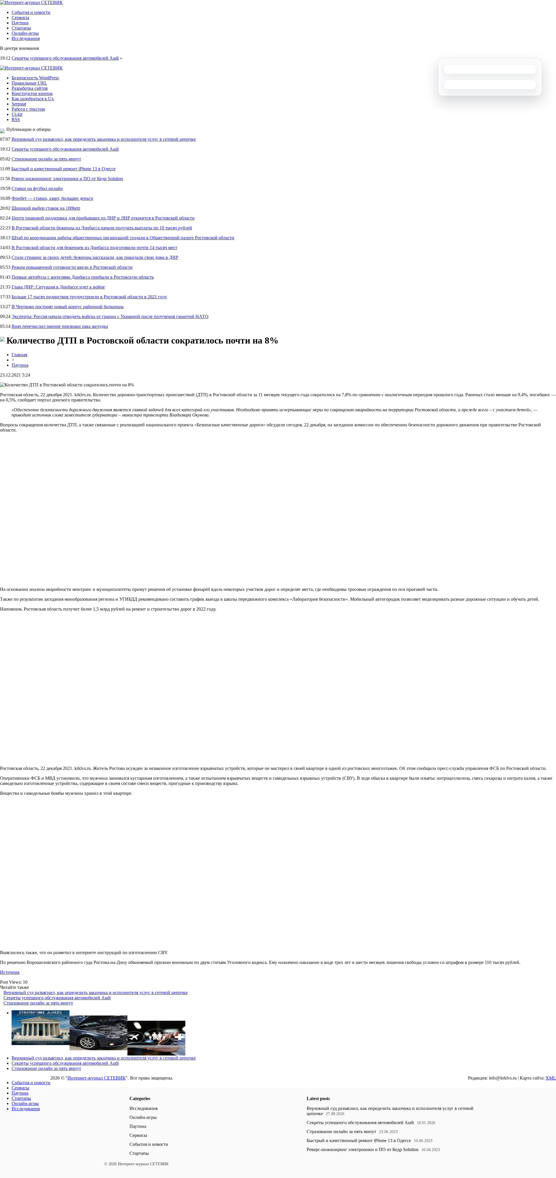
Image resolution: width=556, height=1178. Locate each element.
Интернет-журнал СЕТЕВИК (96, 1077)
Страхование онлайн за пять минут (46, 158)
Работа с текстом (28, 109)
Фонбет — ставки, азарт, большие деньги (52, 198)
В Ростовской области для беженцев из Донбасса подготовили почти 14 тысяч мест (94, 247)
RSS (16, 119)
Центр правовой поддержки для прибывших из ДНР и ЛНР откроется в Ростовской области (103, 217)
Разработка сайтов (30, 88)
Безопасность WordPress (35, 77)
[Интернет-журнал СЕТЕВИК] (31, 2)
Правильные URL (29, 83)
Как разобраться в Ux (33, 98)
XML (551, 1077)
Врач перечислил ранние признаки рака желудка (60, 326)
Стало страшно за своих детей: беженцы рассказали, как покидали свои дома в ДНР (95, 257)
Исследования (26, 38)
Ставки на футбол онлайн (37, 188)
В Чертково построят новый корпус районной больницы (68, 306)
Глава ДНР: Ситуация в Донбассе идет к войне (58, 286)
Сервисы (20, 17)
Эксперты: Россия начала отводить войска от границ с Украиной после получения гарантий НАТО (110, 316)
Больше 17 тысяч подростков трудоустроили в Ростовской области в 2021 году (89, 296)
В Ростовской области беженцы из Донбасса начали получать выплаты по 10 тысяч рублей (102, 227)
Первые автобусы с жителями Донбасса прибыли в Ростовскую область (83, 277)
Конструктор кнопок (32, 93)
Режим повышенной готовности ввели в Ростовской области (72, 267)
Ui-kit (17, 114)
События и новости (31, 12)
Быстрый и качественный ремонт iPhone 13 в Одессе (63, 168)
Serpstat (19, 103)
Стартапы (21, 27)
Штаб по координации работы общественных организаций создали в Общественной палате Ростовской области (123, 237)
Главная (19, 354)
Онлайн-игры (25, 33)
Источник (10, 972)
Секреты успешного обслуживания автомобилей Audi (65, 58)
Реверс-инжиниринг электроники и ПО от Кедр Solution (67, 178)
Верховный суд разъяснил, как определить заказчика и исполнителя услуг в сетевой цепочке (104, 139)
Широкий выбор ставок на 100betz (46, 208)
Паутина (20, 22)
